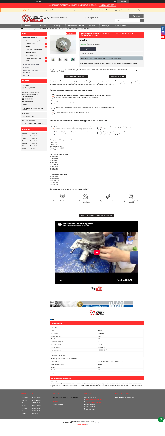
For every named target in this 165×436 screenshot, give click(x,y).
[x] (53, 320)
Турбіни (28, 46)
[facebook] (51, 320)
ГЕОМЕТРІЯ (92, 26)
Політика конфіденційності (95, 423)
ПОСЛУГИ (28, 26)
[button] (161, 419)
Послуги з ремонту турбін (33, 41)
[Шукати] (142, 20)
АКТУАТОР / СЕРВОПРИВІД (76, 26)
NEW (27, 61)
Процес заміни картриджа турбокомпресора (96, 215)
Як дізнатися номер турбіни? (76, 76)
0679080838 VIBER (107, 5)
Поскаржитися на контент (80, 423)
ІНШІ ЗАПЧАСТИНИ (120, 26)
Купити (87, 49)
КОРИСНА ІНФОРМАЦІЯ (31, 64)
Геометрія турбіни (31, 52)
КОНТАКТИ (26, 73)
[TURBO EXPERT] (32, 22)
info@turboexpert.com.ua (31, 94)
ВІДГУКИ (26, 67)
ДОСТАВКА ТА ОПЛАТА (30, 70)
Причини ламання (117, 76)
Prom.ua (91, 421)
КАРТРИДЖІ (57, 26)
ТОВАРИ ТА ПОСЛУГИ (30, 38)
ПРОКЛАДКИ (106, 26)
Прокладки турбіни (31, 55)
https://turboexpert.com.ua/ (31, 92)
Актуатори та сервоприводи (34, 49)
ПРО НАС (26, 75)
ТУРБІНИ (43, 26)
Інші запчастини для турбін (33, 58)
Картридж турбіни (31, 43)
